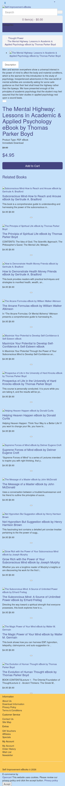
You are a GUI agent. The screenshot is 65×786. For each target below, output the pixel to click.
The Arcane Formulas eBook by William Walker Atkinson (32, 307)
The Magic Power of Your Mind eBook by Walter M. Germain (32, 635)
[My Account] (54, 1)
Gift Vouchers (9, 730)
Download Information (13, 704)
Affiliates (6, 734)
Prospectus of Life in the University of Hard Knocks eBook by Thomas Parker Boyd (29, 382)
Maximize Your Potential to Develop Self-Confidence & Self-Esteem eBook (28, 344)
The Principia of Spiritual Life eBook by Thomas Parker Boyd (32, 235)
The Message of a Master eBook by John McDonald (28, 485)
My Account (8, 745)
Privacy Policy (9, 707)
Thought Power (16, 38)
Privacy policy (51, 780)
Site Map (6, 722)
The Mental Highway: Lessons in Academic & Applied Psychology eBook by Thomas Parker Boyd (30, 43)
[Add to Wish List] (4, 101)
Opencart (7, 777)
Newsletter (7, 755)
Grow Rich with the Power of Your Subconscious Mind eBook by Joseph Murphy (31, 560)
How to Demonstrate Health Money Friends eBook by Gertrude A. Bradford (29, 272)
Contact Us (7, 718)
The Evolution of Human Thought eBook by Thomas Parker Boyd (29, 673)
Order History (9, 748)
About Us (7, 700)
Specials (6, 737)
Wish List (6, 752)
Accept (7, 784)
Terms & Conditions (12, 710)
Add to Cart (32, 166)
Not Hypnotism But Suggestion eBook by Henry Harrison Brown (32, 523)
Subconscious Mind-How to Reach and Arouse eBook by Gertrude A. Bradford (31, 197)
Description (10, 64)
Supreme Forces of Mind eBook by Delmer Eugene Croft (29, 451)
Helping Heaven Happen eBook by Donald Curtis (29, 416)
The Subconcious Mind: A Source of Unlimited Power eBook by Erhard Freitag (31, 598)
